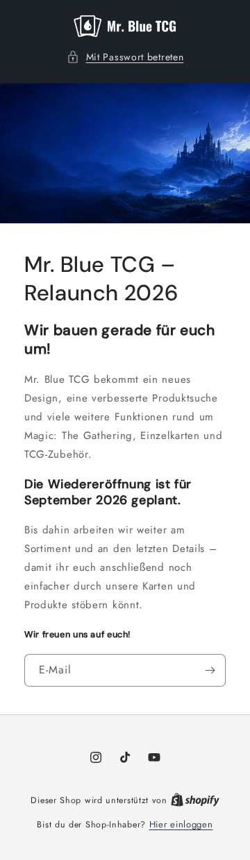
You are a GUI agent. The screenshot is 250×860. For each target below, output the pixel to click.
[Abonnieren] (209, 670)
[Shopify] (195, 800)
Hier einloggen (181, 824)
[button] (125, 57)
